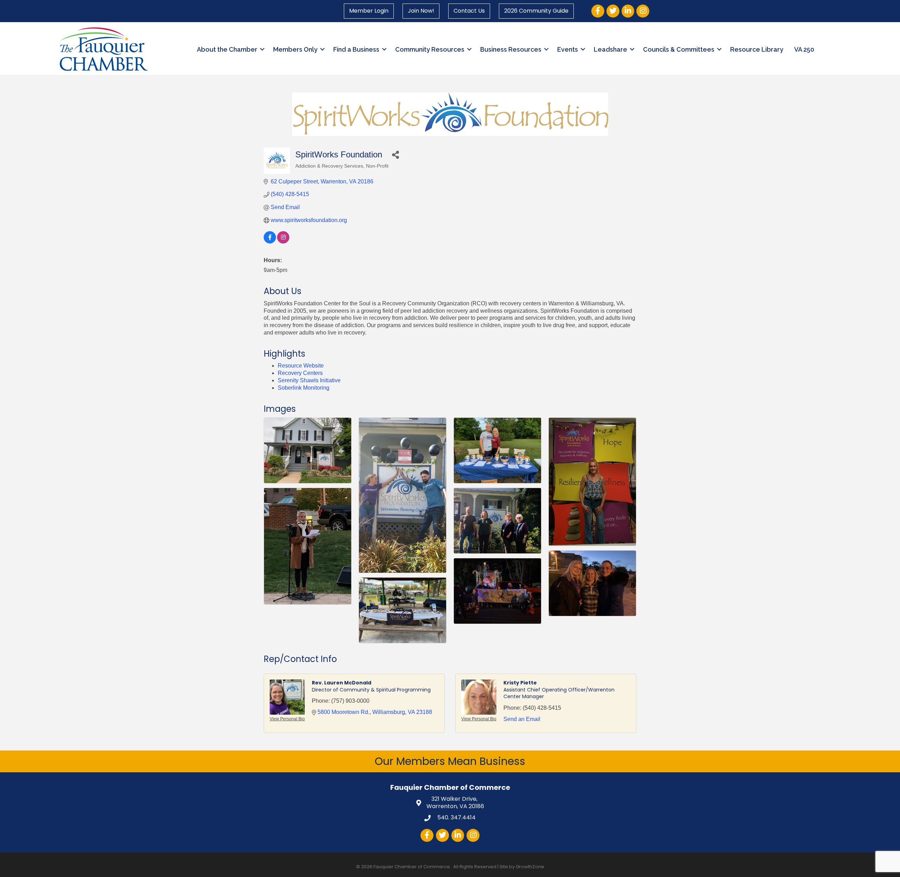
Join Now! (421, 11)
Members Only (295, 49)
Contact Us (469, 11)
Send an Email (521, 719)
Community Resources (429, 49)
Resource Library (756, 49)
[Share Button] (395, 154)
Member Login (368, 11)
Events (567, 49)
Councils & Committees (678, 49)
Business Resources (510, 49)
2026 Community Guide (536, 11)
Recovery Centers (300, 373)
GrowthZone (530, 866)
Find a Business (356, 49)
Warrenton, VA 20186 (455, 802)
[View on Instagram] (283, 242)
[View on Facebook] (270, 242)
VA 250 (804, 49)
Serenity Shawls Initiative (309, 380)
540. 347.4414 (456, 817)
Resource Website (301, 366)
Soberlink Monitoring (303, 388)
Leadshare (610, 49)
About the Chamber (227, 49)
